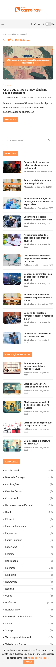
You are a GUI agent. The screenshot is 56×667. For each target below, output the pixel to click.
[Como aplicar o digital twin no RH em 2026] (12, 446)
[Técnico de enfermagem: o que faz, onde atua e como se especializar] (12, 203)
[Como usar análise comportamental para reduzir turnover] (12, 368)
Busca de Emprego (29, 477)
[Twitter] (35, 24)
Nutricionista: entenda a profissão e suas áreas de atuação (36, 238)
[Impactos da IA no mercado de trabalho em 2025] (12, 338)
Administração (29, 470)
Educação (29, 519)
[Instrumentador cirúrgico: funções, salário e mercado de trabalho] (12, 260)
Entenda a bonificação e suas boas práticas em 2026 (38, 424)
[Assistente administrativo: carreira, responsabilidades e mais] (12, 299)
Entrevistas (29, 547)
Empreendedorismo (29, 526)
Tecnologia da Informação (29, 637)
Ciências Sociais (29, 491)
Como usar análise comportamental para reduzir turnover (35, 366)
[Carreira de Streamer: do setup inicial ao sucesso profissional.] (12, 167)
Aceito (29, 662)
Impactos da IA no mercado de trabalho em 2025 (37, 335)
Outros (29, 595)
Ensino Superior (29, 540)
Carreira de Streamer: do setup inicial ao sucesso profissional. (36, 165)
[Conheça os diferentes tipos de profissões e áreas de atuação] (12, 279)
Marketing (29, 574)
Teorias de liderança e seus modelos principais (37, 182)
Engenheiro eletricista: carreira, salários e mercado (38, 218)
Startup (29, 630)
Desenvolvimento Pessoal (29, 505)
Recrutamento (29, 609)
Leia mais (9, 120)
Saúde (29, 623)
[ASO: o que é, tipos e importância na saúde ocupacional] (28, 62)
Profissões (29, 602)
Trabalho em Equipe (29, 644)
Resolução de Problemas (29, 616)
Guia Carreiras (12, 97)
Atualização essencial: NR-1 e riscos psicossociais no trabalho (38, 405)
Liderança (29, 568)
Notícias (29, 588)
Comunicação (29, 498)
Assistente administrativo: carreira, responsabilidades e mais (38, 297)
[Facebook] (31, 24)
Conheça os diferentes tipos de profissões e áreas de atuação (38, 277)
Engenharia (29, 533)
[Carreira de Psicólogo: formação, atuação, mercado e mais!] (12, 318)
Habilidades (29, 560)
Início (5, 34)
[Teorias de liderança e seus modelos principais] (12, 185)
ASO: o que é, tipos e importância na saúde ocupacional (25, 91)
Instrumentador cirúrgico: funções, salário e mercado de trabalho (37, 258)
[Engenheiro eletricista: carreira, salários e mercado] (12, 221)
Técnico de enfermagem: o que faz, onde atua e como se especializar (38, 201)
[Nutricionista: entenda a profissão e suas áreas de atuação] (12, 240)
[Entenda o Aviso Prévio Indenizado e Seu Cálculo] (12, 389)
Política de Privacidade (38, 658)
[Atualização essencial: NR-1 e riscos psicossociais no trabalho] (12, 407)
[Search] (39, 24)
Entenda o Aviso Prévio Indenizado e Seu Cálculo (36, 385)
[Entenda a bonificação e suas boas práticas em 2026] (12, 427)
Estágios (29, 554)
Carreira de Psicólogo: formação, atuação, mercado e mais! (38, 316)
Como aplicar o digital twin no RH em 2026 (37, 442)
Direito (29, 512)
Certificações (29, 484)
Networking (29, 581)
